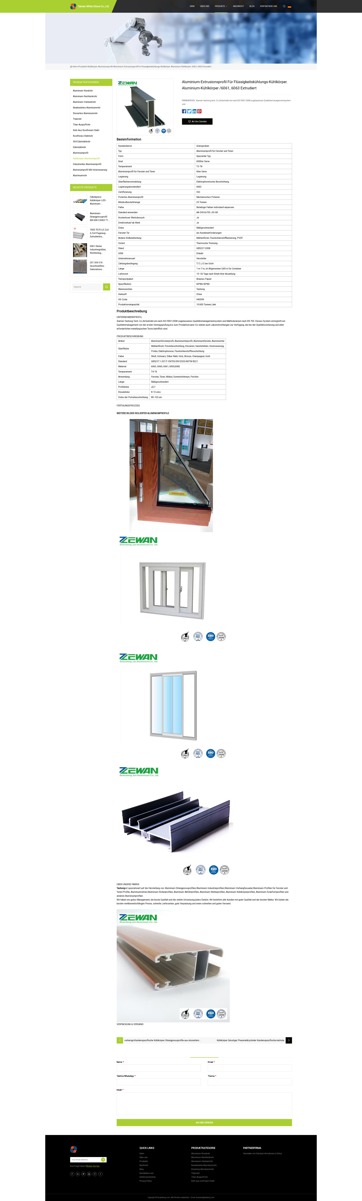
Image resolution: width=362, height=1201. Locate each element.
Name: (120, 1062)
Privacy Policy (146, 1181)
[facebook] (72, 1174)
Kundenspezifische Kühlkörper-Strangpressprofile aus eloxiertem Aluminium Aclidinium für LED (166, 1040)
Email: (211, 1062)
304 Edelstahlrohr (81, 141)
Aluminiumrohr (80, 175)
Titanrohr (77, 119)
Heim (192, 6)
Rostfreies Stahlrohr (83, 136)
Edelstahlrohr (79, 147)
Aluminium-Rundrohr (83, 90)
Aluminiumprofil (80, 153)
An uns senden (199, 121)
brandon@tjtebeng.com (205, 1197)
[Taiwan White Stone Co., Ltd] (84, 1149)
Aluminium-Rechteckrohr (85, 96)
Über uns (204, 6)
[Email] (103, 1160)
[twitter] (83, 1174)
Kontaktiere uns (268, 6)
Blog (252, 6)
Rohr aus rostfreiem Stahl (86, 130)
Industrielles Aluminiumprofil (87, 164)
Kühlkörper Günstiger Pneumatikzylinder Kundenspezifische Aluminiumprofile (246, 1040)
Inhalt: (120, 1090)
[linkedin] (78, 1174)
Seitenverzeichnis (148, 1177)
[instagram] (95, 1174)
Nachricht (238, 6)
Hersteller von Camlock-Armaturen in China (262, 1153)
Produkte (220, 6)
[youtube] (89, 1174)
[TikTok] (100, 1174)
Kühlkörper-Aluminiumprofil (100, 66)
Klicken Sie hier (93, 1166)
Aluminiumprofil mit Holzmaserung (90, 169)
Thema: (212, 1076)
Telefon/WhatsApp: (126, 1076)
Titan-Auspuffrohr (81, 124)
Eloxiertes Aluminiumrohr (85, 113)
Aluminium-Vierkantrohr (84, 102)
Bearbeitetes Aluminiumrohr (86, 107)
